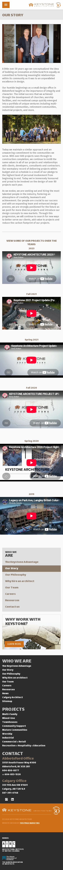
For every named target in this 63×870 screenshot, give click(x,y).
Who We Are (16, 662)
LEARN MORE (14, 644)
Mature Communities (14, 730)
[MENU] (6, 5)
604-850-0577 (10, 771)
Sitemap (7, 701)
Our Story (11, 568)
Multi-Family (9, 714)
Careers (10, 594)
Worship (7, 734)
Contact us (12, 607)
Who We (11, 554)
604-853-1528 (13, 775)
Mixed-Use (8, 718)
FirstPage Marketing (30, 823)
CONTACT (12, 754)
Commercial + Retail (14, 742)
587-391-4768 (10, 793)
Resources (12, 600)
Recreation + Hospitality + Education (23, 746)
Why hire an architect (19, 581)
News (5, 694)
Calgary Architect (12, 698)
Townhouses (9, 722)
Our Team (11, 587)
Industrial (8, 738)
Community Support (14, 726)
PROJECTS (13, 710)
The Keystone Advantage (21, 562)
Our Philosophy (15, 575)
